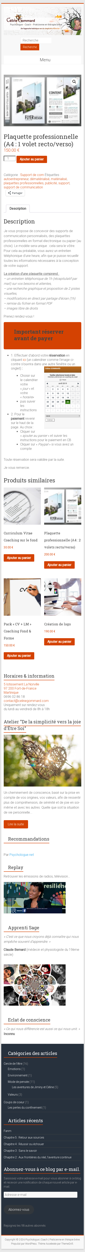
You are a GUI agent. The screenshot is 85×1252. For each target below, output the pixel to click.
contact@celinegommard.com (26, 701)
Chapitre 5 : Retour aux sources (24, 1137)
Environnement (17, 1075)
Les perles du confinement (25, 1107)
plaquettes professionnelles (24, 183)
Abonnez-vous (18, 1210)
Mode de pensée (18, 1081)
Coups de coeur (14, 1102)
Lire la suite (16, 824)
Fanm (7, 1131)
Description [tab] (17, 208)
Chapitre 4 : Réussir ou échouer (24, 1144)
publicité (51, 183)
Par (19, 855)
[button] (74, 81)
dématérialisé (40, 179)
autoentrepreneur (16, 179)
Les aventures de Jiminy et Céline (33, 1087)
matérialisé (59, 179)
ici (24, 360)
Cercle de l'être (13, 1063)
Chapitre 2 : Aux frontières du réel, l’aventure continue (37, 1157)
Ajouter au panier (32, 159)
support (64, 183)
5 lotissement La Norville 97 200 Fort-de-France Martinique (21, 688)
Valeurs (13, 1094)
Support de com (32, 175)
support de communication (23, 187)
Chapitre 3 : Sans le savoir (20, 1150)
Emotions (14, 1069)
